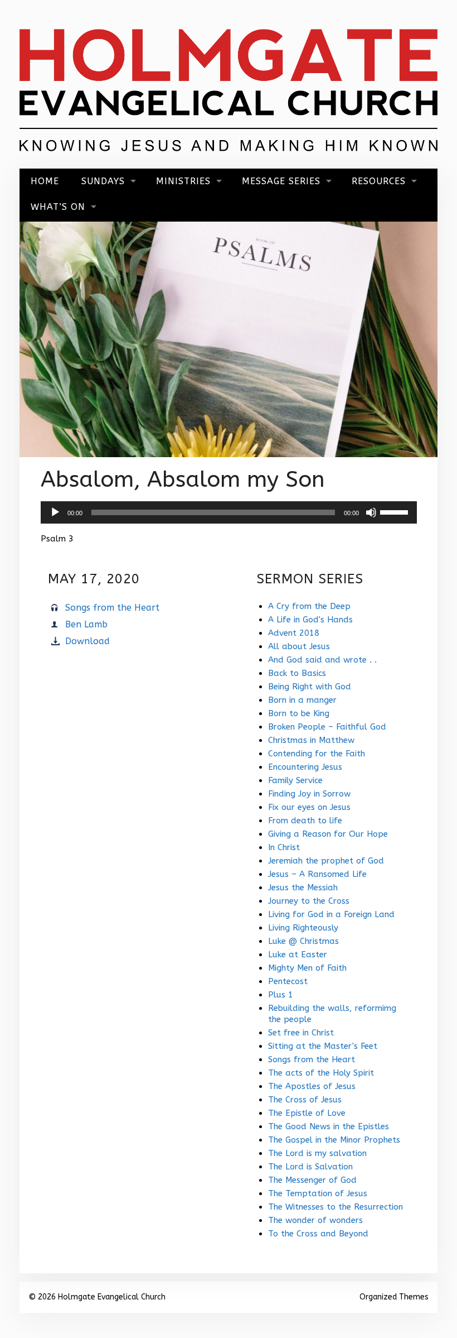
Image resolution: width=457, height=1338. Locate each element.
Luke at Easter (297, 954)
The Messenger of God (312, 1180)
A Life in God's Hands (310, 620)
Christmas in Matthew (311, 740)
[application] (229, 512)
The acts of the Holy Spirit (321, 1073)
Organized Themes (394, 1297)
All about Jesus (299, 646)
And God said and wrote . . (322, 660)
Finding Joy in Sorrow (309, 794)
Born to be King (298, 713)
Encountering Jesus (305, 767)
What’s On (58, 207)
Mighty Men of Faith (307, 968)
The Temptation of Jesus (317, 1193)
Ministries (183, 181)
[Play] (55, 512)
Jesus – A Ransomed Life (317, 874)
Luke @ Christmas (303, 941)
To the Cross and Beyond (318, 1234)
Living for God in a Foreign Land (331, 914)
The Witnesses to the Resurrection (335, 1207)
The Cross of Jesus (305, 1100)
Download (87, 641)
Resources (379, 181)
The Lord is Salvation (310, 1167)
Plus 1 (280, 995)
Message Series (281, 181)
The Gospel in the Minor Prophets (334, 1140)
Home (45, 181)
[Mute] (371, 512)
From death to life (305, 821)
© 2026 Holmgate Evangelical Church (97, 1297)
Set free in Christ (301, 1033)
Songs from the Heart (112, 607)
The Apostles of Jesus (312, 1086)
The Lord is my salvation (317, 1153)
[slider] (395, 511)
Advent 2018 (293, 633)
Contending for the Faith (316, 754)
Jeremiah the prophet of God (326, 861)
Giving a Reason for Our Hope (328, 834)
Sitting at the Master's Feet (322, 1046)
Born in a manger (302, 700)
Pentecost (288, 981)
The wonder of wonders (315, 1220)
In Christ (284, 847)
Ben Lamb (86, 624)
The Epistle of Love (307, 1113)
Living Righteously (303, 928)
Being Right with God (309, 687)
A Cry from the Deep (309, 606)
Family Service (295, 780)
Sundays (103, 181)
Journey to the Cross (308, 901)
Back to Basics (297, 673)
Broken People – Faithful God (327, 727)
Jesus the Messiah (303, 888)
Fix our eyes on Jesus (309, 807)
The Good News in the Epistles (328, 1126)
